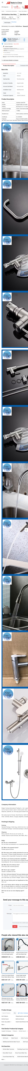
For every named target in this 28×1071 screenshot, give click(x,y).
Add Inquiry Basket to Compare (10, 60)
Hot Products (5, 1016)
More (3, 1059)
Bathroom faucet (20, 1019)
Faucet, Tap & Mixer (23, 11)
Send (15, 926)
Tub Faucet (5, 1038)
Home (3, 11)
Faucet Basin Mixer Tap (8, 1056)
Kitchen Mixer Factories (8, 1049)
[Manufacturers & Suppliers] (14, 2)
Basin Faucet (14, 1038)
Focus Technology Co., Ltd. (19, 1065)
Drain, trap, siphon (6, 1021)
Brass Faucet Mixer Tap (21, 1053)
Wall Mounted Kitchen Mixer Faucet (11, 1041)
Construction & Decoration (11, 11)
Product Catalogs (23, 1013)
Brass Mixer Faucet (7, 1053)
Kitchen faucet (5, 1019)
